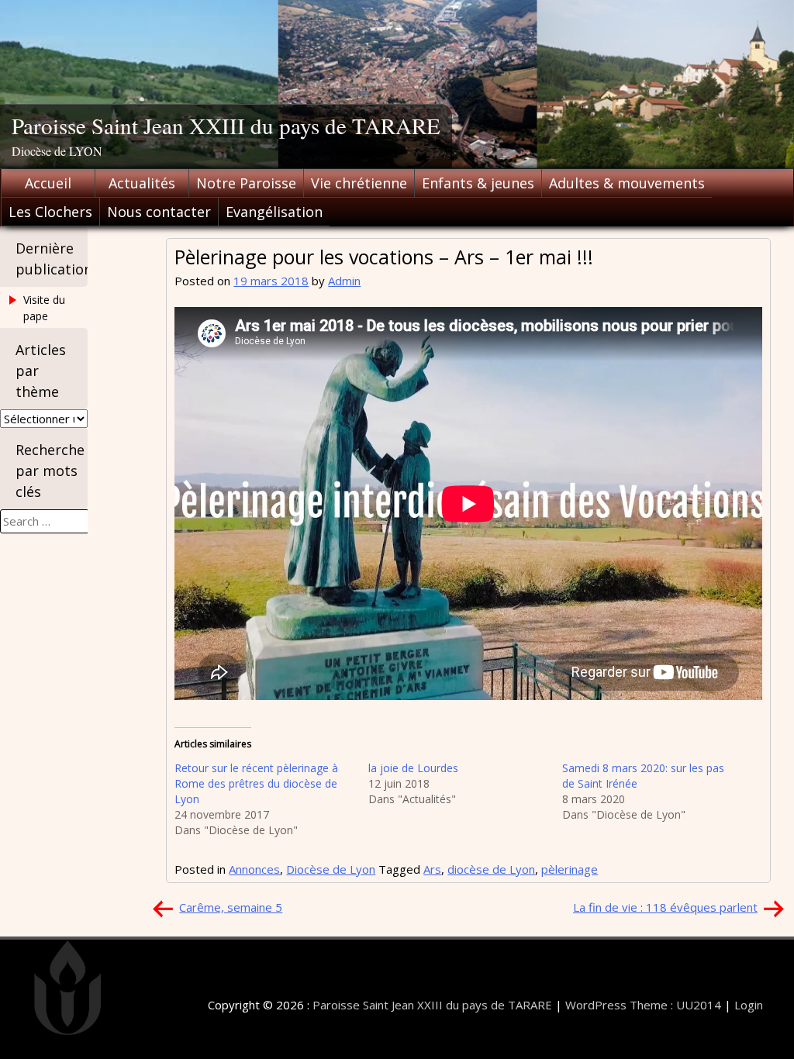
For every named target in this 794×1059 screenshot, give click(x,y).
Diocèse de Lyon (330, 869)
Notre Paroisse (246, 183)
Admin (344, 280)
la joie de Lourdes (413, 768)
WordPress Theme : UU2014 (643, 1004)
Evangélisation (274, 211)
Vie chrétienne (359, 183)
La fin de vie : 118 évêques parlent (665, 907)
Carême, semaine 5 (230, 907)
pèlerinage (569, 869)
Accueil (48, 183)
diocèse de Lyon (491, 869)
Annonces (254, 869)
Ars (432, 869)
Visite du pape (44, 307)
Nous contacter (159, 211)
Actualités (142, 183)
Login (748, 1004)
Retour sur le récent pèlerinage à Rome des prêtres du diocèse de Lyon (256, 783)
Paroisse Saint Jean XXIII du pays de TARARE (226, 125)
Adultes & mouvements (627, 183)
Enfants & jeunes (478, 183)
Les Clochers (50, 211)
